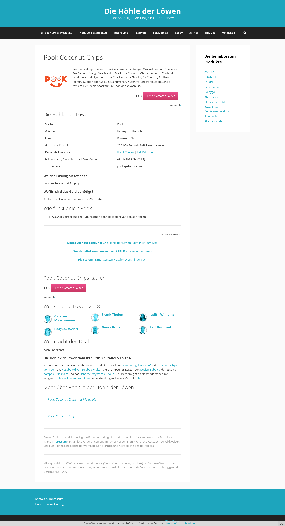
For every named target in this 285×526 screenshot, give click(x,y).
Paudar (208, 82)
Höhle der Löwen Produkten (72, 378)
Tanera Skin (121, 32)
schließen (188, 523)
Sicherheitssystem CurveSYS (98, 374)
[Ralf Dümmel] (143, 333)
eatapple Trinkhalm (56, 374)
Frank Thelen (125, 152)
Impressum (59, 441)
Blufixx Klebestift (215, 102)
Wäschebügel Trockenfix (137, 365)
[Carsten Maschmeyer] (48, 322)
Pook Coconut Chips (62, 416)
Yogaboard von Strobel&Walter (82, 369)
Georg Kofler (112, 327)
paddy (179, 32)
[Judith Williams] (143, 320)
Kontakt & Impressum (49, 499)
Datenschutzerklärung (49, 504)
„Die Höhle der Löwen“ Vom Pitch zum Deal (112, 243)
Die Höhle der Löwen (142, 11)
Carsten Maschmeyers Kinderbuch (112, 259)
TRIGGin (210, 32)
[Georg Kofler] (95, 333)
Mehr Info (172, 523)
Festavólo (140, 32)
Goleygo (209, 92)
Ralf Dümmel (145, 152)
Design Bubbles (150, 369)
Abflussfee (211, 97)
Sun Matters (160, 32)
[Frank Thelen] (95, 320)
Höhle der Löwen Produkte (55, 32)
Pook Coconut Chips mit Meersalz (72, 399)
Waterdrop (228, 32)
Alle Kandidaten (214, 121)
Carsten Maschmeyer (64, 318)
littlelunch (210, 116)
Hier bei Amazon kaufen (160, 96)
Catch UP (140, 378)
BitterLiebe (211, 87)
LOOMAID (210, 77)
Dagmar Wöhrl (66, 329)
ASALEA (209, 72)
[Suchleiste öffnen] (245, 33)
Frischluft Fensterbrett (92, 32)
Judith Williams (161, 314)
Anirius (193, 32)
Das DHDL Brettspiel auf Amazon (112, 251)
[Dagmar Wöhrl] (48, 335)
